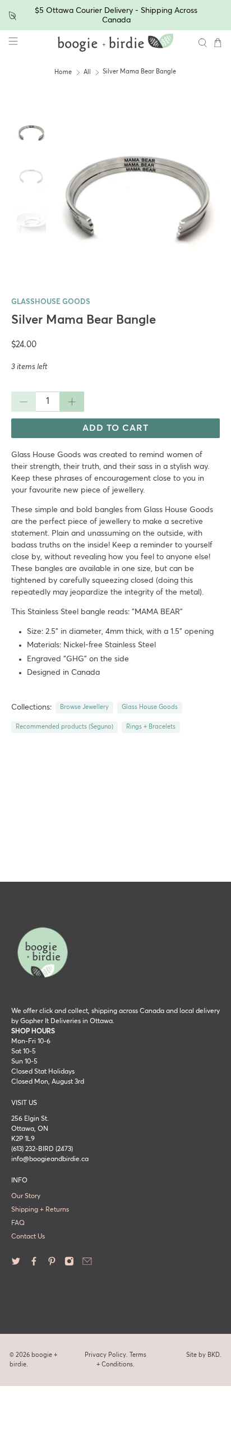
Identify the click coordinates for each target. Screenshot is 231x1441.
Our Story (25, 1196)
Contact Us (28, 1236)
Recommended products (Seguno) (64, 727)
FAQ (18, 1223)
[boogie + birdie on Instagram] (69, 1263)
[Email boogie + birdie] (87, 1263)
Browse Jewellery (84, 707)
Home (63, 72)
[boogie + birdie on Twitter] (16, 1263)
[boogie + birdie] (115, 43)
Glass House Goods (150, 707)
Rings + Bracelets (150, 727)
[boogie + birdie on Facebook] (34, 1263)
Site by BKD (203, 1355)
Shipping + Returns (40, 1210)
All (87, 72)
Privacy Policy (105, 1355)
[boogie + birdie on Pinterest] (52, 1263)
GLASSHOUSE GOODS (50, 302)
